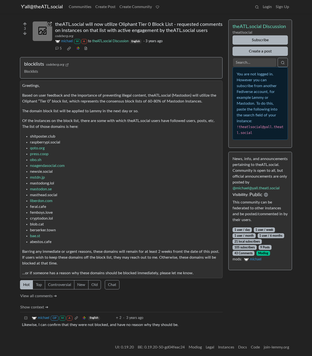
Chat (112, 285)
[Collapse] (26, 318)
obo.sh (35, 160)
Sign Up (282, 7)
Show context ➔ (34, 307)
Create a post (260, 51)
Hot (26, 285)
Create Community (135, 7)
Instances (226, 347)
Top (39, 285)
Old (94, 285)
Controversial (59, 285)
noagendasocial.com (47, 166)
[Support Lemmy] (157, 7)
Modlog (263, 253)
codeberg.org (64, 36)
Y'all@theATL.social (42, 6)
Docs (242, 347)
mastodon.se (41, 189)
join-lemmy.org (276, 347)
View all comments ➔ (38, 296)
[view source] (86, 48)
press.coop (39, 154)
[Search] (257, 7)
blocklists (34, 64)
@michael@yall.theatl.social (256, 188)
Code (255, 347)
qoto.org (37, 148)
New (81, 285)
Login (267, 7)
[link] (69, 48)
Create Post (105, 7)
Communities (80, 7)
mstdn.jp (37, 177)
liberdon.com (41, 201)
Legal (210, 347)
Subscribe (260, 40)
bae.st (35, 236)
